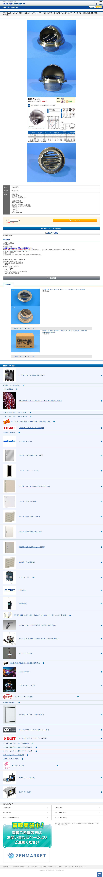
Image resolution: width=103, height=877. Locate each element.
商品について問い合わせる (53, 228)
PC (96, 4)
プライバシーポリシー (80, 866)
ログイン (93, 7)
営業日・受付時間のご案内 (11, 817)
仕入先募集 (43, 866)
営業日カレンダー (25, 866)
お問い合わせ (35, 866)
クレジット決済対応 (60, 817)
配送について (7, 812)
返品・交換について (60, 812)
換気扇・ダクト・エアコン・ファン (24, 328)
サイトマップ (69, 866)
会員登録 (60, 866)
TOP (99, 875)
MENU (100, 4)
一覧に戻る (52, 278)
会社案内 (6, 866)
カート (99, 7)
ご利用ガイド (16, 866)
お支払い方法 (59, 807)
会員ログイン (52, 866)
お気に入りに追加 (52, 233)
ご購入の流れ (7, 807)
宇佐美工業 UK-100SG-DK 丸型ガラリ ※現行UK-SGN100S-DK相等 (63, 289)
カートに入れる (75, 220)
